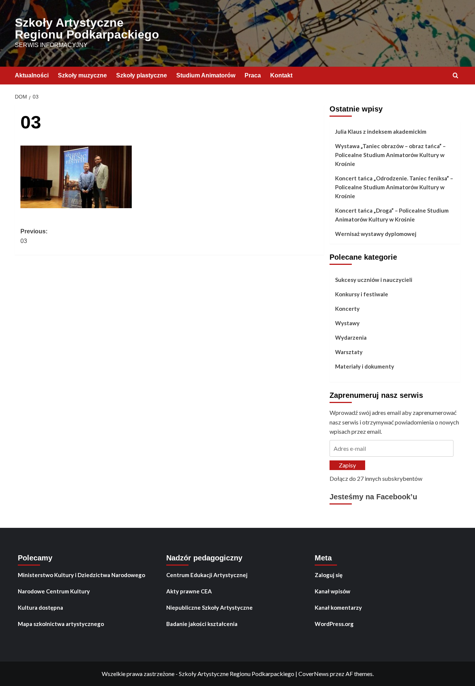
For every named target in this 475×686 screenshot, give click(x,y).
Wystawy (347, 323)
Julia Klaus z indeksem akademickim (380, 131)
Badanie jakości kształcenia (202, 623)
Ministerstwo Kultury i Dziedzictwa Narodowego (81, 575)
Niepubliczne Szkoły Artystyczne (209, 607)
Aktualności (32, 75)
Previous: (34, 236)
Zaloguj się (329, 575)
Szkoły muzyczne (82, 75)
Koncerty (347, 308)
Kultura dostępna (40, 607)
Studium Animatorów (205, 75)
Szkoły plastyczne (141, 75)
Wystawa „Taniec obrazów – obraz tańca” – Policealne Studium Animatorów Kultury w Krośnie (390, 155)
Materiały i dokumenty (364, 366)
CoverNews (313, 673)
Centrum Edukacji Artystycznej (207, 575)
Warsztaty (349, 352)
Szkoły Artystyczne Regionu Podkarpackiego (87, 28)
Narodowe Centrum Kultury (54, 591)
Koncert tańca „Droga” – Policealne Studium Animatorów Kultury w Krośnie (392, 215)
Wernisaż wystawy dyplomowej (375, 233)
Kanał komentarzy (338, 607)
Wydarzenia (351, 337)
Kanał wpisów (332, 591)
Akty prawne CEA (189, 591)
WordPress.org (334, 623)
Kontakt (281, 75)
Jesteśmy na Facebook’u (373, 497)
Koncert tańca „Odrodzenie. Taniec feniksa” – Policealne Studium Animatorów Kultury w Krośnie (394, 187)
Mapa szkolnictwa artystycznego (61, 623)
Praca (253, 75)
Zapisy (347, 465)
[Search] (455, 75)
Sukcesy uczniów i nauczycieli (373, 279)
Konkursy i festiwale (361, 294)
